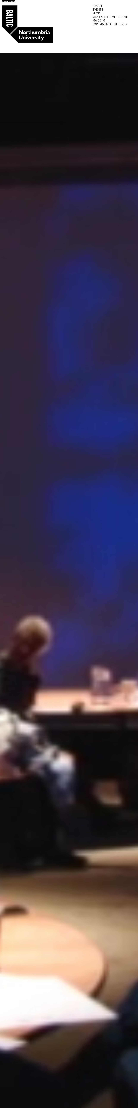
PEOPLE (98, 13)
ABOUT (97, 5)
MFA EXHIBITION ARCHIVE (110, 17)
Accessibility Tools (8, 1)
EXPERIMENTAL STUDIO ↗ (110, 24)
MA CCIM (99, 20)
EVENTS (98, 9)
